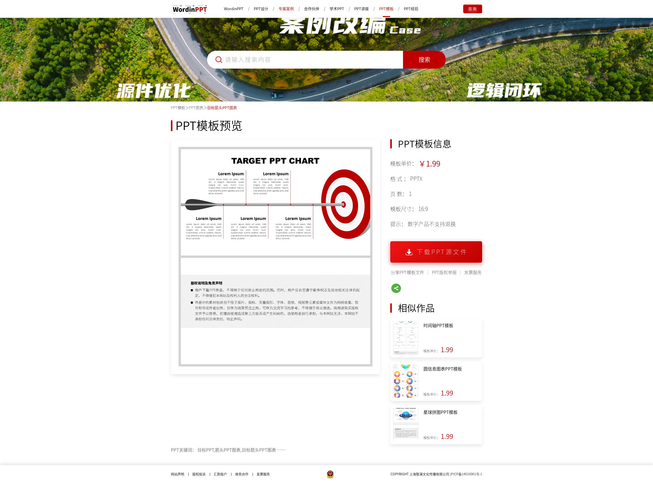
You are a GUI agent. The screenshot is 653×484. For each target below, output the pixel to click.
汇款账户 (220, 474)
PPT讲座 (361, 9)
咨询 (472, 9)
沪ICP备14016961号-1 (466, 474)
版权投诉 (199, 474)
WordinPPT (234, 9)
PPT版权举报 (444, 272)
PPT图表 (196, 108)
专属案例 (286, 9)
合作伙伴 (311, 9)
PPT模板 (386, 9)
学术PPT (337, 9)
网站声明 (177, 474)
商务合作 (241, 474)
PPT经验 (411, 9)
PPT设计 (261, 9)
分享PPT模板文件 (407, 272)
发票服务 (473, 272)
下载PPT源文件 (442, 252)
